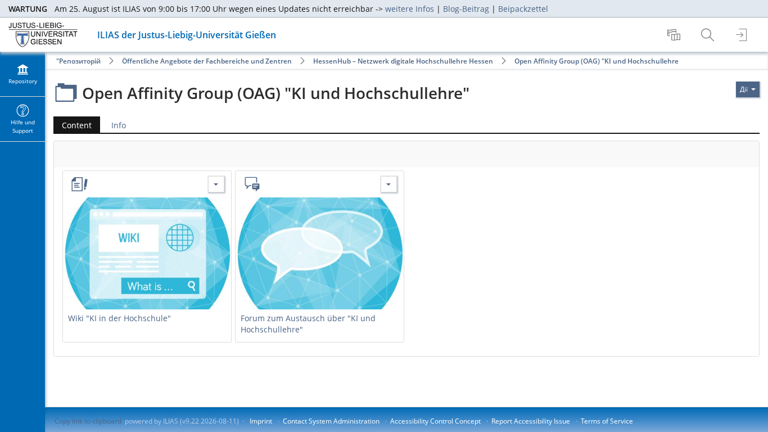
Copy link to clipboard (88, 421)
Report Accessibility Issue (530, 421)
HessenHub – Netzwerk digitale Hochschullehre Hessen (403, 61)
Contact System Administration (331, 421)
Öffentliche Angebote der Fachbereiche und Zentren (207, 61)
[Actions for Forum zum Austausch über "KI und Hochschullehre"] (389, 184)
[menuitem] (675, 35)
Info (118, 125)
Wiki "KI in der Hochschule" (119, 318)
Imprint (261, 421)
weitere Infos (409, 8)
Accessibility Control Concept (435, 421)
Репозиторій (80, 61)
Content (72, 125)
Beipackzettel (523, 8)
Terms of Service (607, 421)
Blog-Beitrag (466, 8)
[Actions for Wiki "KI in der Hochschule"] (216, 184)
